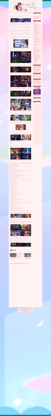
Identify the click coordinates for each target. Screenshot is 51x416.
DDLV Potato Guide (37, 39)
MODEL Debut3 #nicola (36, 27)
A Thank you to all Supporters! (36, 95)
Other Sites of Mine (35, 47)
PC (25, 263)
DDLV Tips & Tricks (36, 37)
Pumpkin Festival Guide (36, 40)
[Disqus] (21, 275)
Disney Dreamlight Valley (36, 25)
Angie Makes (27, 309)
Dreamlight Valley (20, 263)
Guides (34, 36)
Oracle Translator (36, 62)
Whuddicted (35, 48)
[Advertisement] (37, 125)
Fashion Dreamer (36, 26)
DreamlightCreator (23, 263)
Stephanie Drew (24, 310)
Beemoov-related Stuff (36, 58)
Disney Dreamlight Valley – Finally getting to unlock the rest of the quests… (27, 258)
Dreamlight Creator (16, 263)
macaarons (31, 310)
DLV (13, 263)
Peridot (35, 28)
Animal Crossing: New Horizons (37, 29)
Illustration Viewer (36, 60)
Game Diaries (35, 24)
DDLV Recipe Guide (37, 38)
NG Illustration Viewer (36, 59)
